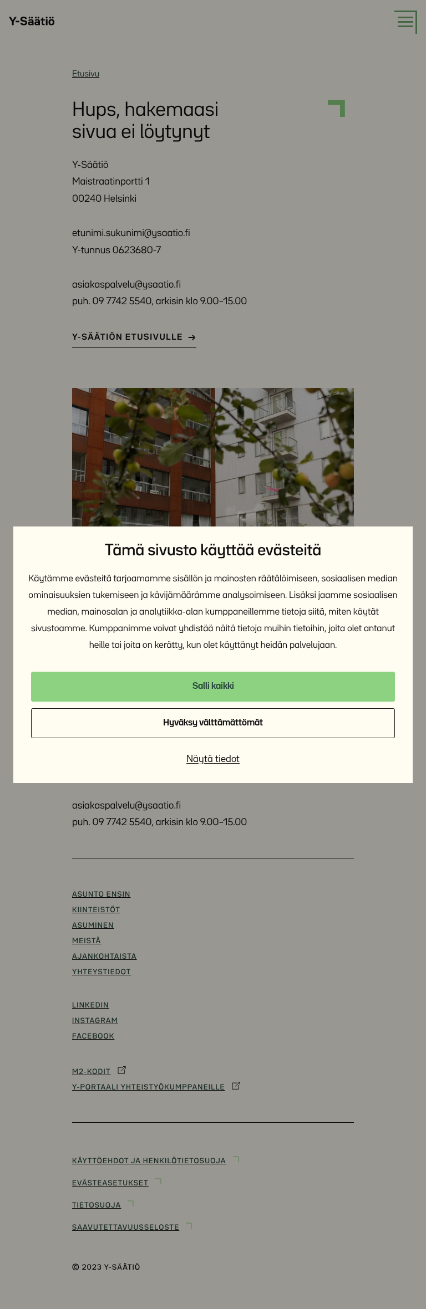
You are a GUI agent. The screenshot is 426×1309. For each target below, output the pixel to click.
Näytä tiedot (213, 759)
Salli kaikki (213, 686)
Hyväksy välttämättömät (213, 723)
